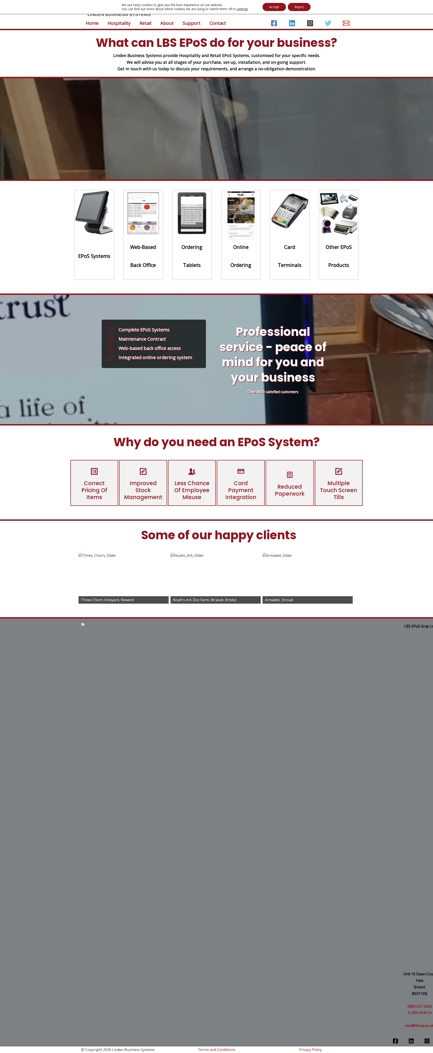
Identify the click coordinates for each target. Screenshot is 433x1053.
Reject (299, 7)
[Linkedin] (292, 23)
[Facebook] (274, 23)
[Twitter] (328, 23)
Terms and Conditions (216, 1049)
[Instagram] (310, 23)
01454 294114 (419, 1012)
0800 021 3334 (420, 1006)
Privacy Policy (310, 1049)
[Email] (346, 23)
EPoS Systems (94, 255)
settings (242, 9)
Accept (274, 7)
